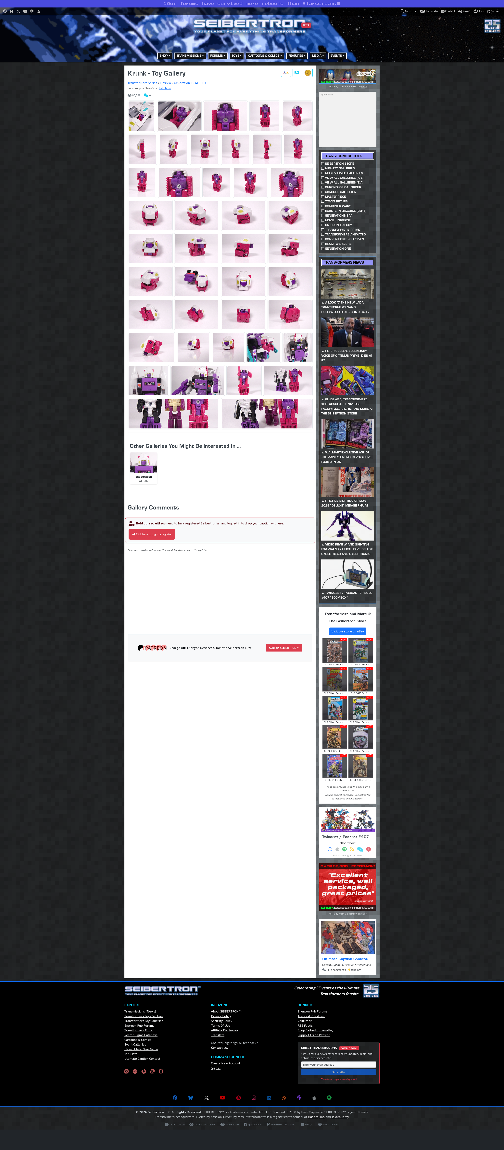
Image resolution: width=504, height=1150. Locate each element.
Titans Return (336, 201)
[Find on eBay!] (286, 73)
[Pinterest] (238, 1097)
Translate (217, 1035)
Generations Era (339, 215)
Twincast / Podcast (311, 1016)
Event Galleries (135, 1044)
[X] (206, 1097)
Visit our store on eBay (348, 631)
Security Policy (221, 1021)
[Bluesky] (190, 1097)
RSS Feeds (305, 1025)
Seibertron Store (339, 163)
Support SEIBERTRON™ (284, 647)
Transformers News (344, 262)
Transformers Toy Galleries (143, 1021)
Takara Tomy (340, 1117)
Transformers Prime (342, 230)
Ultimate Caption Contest (345, 958)
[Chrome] (126, 1071)
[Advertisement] (104, 125)
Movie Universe (338, 220)
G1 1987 (200, 83)
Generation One (338, 248)
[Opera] (161, 1071)
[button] (408, 11)
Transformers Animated (345, 234)
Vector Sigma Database (141, 1035)
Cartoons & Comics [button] (264, 55)
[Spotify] (329, 1097)
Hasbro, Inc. (316, 1117)
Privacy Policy (221, 1016)
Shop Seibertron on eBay (315, 1030)
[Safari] (135, 1071)
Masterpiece (335, 196)
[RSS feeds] (284, 1097)
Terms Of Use (220, 1025)
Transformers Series (142, 83)
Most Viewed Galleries (344, 173)
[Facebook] (175, 1097)
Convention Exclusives (344, 239)
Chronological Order (343, 187)
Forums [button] (216, 55)
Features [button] (296, 55)
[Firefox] (143, 1071)
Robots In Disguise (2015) (346, 211)
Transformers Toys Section (143, 1016)
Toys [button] (235, 55)
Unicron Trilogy (338, 225)
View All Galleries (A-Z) (344, 178)
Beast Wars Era (338, 244)
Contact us (219, 1047)
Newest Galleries (340, 168)
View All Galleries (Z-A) (344, 182)
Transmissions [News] (140, 1011)
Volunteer (305, 1021)
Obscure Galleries (340, 192)
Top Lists (130, 1054)
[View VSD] (308, 73)
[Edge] (152, 1071)
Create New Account (225, 1063)
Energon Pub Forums (139, 1025)
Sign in (215, 1068)
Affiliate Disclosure (224, 1030)
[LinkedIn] (269, 1097)
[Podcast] (299, 1097)
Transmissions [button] (189, 55)
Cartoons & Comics (137, 1039)
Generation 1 (183, 83)
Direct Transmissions (329, 1047)
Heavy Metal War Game (141, 1049)
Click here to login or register (153, 534)
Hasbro (165, 83)
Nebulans (165, 88)
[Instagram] (254, 1097)
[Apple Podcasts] (314, 1097)
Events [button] (336, 55)
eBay (364, 86)
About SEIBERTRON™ (226, 1011)
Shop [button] (164, 55)
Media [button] (317, 55)
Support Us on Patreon (314, 1035)
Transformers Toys (343, 156)
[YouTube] (222, 1097)
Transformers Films (138, 1030)
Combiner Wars (338, 206)
